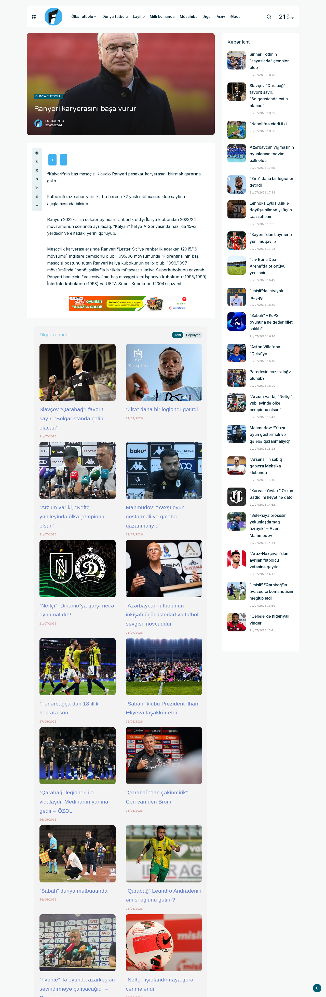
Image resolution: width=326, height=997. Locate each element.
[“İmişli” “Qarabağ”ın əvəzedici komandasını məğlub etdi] (236, 591)
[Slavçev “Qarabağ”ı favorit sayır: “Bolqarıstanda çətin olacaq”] (77, 372)
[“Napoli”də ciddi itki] (236, 130)
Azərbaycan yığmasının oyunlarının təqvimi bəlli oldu (272, 154)
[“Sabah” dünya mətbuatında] (77, 853)
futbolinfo (54, 121)
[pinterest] (36, 170)
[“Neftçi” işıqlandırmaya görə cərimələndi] (164, 942)
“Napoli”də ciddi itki (268, 123)
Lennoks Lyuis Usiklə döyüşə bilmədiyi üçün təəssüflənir (271, 210)
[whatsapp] (36, 196)
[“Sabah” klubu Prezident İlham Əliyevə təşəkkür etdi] (164, 666)
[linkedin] (36, 187)
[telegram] (36, 179)
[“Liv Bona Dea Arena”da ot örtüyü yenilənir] (236, 265)
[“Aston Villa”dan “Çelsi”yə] (236, 353)
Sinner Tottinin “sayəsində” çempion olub (270, 61)
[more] (37, 205)
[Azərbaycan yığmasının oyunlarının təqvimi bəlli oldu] (236, 153)
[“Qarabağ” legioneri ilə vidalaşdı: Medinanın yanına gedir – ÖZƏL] (77, 755)
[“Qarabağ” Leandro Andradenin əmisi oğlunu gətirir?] (164, 853)
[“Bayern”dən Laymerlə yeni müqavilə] (236, 240)
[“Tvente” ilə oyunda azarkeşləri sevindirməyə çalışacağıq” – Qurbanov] (77, 942)
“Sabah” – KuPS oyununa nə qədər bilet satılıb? (271, 322)
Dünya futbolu (48, 96)
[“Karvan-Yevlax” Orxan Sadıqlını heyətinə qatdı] (236, 497)
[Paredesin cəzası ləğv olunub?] (236, 378)
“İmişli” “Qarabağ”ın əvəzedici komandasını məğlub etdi (271, 592)
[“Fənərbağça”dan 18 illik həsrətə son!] (77, 666)
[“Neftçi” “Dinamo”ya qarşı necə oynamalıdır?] (77, 568)
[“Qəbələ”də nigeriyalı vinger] (236, 622)
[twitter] (36, 161)
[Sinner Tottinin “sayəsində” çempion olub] (236, 60)
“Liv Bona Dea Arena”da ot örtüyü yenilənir (268, 266)
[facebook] (36, 153)
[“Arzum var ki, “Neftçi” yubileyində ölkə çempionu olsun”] (77, 470)
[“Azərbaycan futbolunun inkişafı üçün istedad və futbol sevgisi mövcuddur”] (164, 568)
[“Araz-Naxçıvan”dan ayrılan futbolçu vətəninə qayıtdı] (236, 559)
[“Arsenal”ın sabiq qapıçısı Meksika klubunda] (236, 465)
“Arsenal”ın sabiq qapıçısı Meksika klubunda (266, 466)
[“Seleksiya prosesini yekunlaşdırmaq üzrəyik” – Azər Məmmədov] (236, 521)
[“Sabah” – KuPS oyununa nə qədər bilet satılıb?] (236, 321)
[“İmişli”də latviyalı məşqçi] (236, 297)
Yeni (177, 335)
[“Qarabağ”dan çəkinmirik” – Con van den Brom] (164, 755)
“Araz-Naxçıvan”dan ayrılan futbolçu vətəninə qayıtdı (269, 560)
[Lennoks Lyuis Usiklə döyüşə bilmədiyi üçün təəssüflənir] (236, 209)
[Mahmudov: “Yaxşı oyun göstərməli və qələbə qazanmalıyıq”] (164, 470)
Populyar (193, 335)
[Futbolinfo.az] (53, 16)
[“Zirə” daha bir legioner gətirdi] (164, 372)
